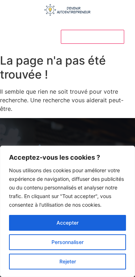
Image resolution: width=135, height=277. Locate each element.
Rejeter (67, 261)
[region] (67, 211)
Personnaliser (67, 242)
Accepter (67, 223)
